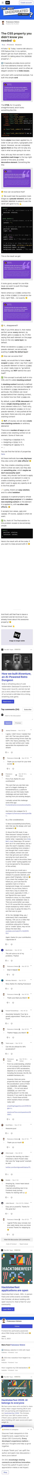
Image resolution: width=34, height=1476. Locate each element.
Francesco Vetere (12, 22)
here (3, 454)
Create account (26, 3)
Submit (8, 723)
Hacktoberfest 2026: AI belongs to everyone (15, 1401)
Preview (18, 723)
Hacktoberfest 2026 (11, 1413)
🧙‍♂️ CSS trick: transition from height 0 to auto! (15, 1360)
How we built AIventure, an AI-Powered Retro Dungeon (16, 677)
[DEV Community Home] (7, 3)
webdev (18, 45)
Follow (17, 1326)
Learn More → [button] (8, 1309)
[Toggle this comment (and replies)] (2, 733)
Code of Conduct (11, 1244)
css (3, 45)
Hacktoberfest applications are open (15, 1289)
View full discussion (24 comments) (17, 1240)
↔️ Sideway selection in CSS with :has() (15, 1351)
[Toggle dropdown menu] (31, 649)
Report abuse (24, 1244)
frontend (10, 45)
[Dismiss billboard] (31, 1429)
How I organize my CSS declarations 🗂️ (15, 1369)
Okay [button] (5, 1472)
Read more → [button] (8, 702)
